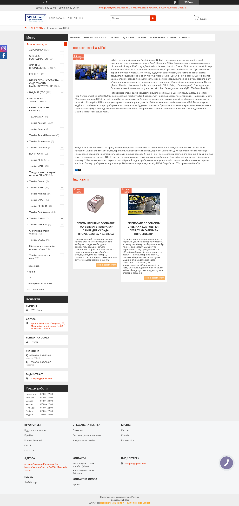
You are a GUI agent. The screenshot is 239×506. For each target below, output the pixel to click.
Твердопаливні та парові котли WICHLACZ (42, 173)
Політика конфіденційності (138, 503)
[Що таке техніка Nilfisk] (91, 72)
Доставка (128, 37)
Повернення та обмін (163, 37)
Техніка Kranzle (37, 129)
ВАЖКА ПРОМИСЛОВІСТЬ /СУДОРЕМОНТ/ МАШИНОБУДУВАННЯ (44, 83)
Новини (31, 271)
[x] (79, 170)
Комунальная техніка (84, 440)
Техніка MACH (36, 166)
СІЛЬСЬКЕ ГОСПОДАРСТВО (38, 57)
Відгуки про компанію (35, 430)
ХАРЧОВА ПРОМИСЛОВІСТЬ (39, 66)
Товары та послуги (37, 44)
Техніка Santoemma (39, 141)
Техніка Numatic (37, 193)
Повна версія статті (106, 265)
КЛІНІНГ (33, 74)
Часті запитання (35, 289)
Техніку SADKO (37, 240)
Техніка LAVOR (37, 200)
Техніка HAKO (36, 187)
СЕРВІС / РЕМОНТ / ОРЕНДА (40, 109)
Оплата (142, 37)
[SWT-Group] (35, 18)
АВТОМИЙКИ (36, 49)
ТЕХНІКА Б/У (36, 116)
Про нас (115, 37)
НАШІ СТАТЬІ (36, 28)
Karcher (125, 430)
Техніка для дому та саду (40, 256)
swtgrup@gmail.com (41, 378)
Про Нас (28, 435)
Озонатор (78, 430)
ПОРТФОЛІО (36, 153)
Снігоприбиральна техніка (39, 232)
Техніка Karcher (37, 123)
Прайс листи (33, 266)
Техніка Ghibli (36, 218)
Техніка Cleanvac (38, 147)
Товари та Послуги (95, 37)
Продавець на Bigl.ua (119, 500)
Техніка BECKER (38, 206)
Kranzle (125, 435)
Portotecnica (127, 440)
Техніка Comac (37, 181)
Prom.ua (135, 497)
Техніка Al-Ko (36, 160)
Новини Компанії (33, 440)
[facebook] (76, 170)
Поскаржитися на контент (112, 503)
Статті (30, 277)
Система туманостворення (87, 435)
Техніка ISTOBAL (38, 224)
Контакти (184, 37)
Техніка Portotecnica (40, 212)
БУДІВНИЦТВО (37, 92)
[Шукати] (153, 18)
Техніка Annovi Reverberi (42, 135)
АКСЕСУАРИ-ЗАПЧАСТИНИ (37, 100)
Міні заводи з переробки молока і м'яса (42, 247)
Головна (75, 37)
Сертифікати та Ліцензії (39, 283)
